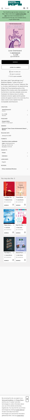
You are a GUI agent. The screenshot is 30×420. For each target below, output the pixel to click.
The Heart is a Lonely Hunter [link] (8, 252)
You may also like (7, 179)
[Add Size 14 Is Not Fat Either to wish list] (25, 233)
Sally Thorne (20, 255)
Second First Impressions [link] (20, 252)
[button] (15, 62)
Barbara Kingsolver (9, 199)
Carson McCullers (9, 255)
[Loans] (24, 8)
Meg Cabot (19, 227)
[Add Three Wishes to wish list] (25, 205)
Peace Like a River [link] (8, 225)
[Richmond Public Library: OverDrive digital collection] (15, 3)
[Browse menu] (27, 8)
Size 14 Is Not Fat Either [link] (20, 225)
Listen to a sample (15, 67)
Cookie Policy (20, 415)
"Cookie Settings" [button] (19, 410)
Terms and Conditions (7, 400)
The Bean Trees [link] (8, 197)
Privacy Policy (19, 400)
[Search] (2, 8)
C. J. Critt (15, 54)
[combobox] (12, 8)
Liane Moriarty (20, 199)
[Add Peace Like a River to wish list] (13, 233)
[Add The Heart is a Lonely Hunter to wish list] (13, 260)
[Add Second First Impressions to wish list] (25, 260)
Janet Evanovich (16, 53)
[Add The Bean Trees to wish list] (13, 205)
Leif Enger (8, 227)
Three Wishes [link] (19, 197)
